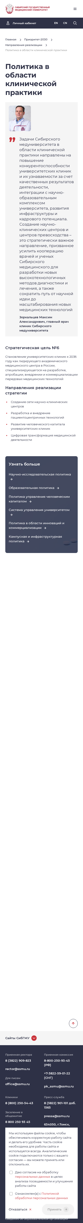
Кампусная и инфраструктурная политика (35, 539)
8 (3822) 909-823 (18, 1060)
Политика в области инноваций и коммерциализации (36, 525)
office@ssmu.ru (17, 1084)
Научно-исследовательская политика (40, 474)
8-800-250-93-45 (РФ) (57, 1063)
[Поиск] (75, 23)
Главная (10, 39)
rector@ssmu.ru (17, 1069)
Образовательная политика (32, 488)
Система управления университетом (39, 510)
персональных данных (32, 1176)
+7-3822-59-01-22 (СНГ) (57, 1075)
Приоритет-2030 (35, 39)
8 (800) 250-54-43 (19, 1103)
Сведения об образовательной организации (36, 1218)
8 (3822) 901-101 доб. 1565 (60, 1105)
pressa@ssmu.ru (57, 1116)
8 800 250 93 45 (17, 1122)
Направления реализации (23, 45)
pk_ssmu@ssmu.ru (59, 1086)
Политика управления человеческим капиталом (39, 499)
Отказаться (18, 1209)
